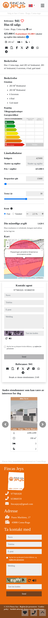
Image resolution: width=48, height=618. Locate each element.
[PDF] (12, 47)
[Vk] (32, 47)
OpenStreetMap (30, 278)
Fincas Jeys (14, 607)
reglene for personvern (16, 560)
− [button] (8, 246)
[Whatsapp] (37, 47)
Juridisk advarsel (16, 609)
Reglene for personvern (28, 607)
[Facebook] (17, 47)
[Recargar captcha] (6, 338)
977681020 (18, 290)
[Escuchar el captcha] (10, 338)
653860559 (29, 290)
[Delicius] (27, 47)
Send (24, 357)
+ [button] (8, 242)
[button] (5, 424)
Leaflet (20, 278)
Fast (8, 214)
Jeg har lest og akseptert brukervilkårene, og (24, 347)
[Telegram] (6, 51)
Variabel (18, 214)
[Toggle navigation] (42, 5)
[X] (22, 47)
